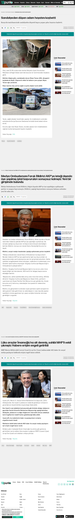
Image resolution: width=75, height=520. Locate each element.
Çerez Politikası (29, 482)
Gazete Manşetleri (42, 510)
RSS (23, 482)
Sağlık (21, 496)
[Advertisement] (64, 47)
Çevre (39, 504)
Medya (58, 499)
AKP (3, 307)
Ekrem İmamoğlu (10, 445)
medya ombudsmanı (47, 307)
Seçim (21, 510)
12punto (15, 300)
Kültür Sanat (59, 496)
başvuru (16, 307)
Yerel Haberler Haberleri (9, 12)
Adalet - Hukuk (22, 499)
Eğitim (21, 502)
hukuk (32, 445)
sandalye (19, 141)
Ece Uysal (27, 445)
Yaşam (38, 2)
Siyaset (47, 2)
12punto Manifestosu (46, 483)
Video (62, 2)
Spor (42, 2)
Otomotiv (58, 504)
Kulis (21, 494)
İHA (14, 134)
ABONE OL (18, 27)
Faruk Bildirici (23, 307)
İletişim (19, 482)
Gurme (58, 502)
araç (3, 445)
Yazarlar (22, 2)
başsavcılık (8, 307)
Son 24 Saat (3, 494)
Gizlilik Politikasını (10, 514)
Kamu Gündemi (41, 496)
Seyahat (3, 507)
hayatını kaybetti (11, 141)
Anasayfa (3, 12)
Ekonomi (33, 2)
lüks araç (45, 445)
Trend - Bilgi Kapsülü (61, 494)
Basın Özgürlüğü (60, 507)
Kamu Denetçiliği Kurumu (34, 307)
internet (38, 445)
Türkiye (21, 507)
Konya (3, 141)
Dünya (28, 2)
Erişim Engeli (19, 445)
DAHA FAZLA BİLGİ (7, 517)
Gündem (16, 2)
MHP (50, 445)
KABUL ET (18, 517)
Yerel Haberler (41, 507)
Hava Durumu (59, 510)
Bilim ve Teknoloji (55, 2)
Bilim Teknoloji (41, 502)
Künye (14, 482)
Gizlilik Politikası (38, 482)
